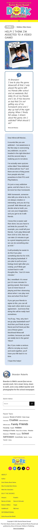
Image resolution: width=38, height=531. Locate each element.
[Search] (31, 404)
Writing (9, 440)
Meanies (30, 430)
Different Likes (6, 424)
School (25, 433)
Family (14, 424)
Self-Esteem (8, 437)
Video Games (27, 27)
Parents (12, 434)
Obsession (6, 434)
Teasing (30, 437)
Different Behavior (23, 420)
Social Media (19, 437)
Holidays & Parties (9, 430)
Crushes (13, 420)
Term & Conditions (18, 528)
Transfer (5, 440)
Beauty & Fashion (15, 417)
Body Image (25, 417)
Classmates (5, 420)
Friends (23, 424)
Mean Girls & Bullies (21, 430)
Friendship (6, 428)
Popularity (18, 433)
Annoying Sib (6, 417)
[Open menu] (19, 21)
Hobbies (19, 27)
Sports (25, 437)
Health (12, 428)
